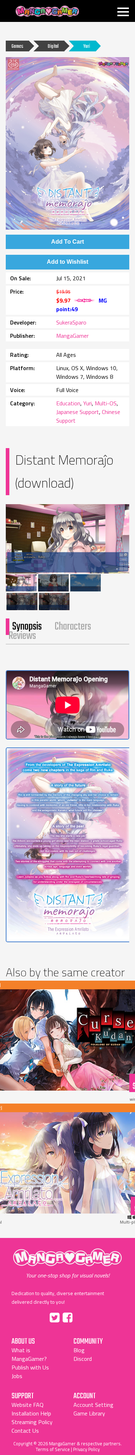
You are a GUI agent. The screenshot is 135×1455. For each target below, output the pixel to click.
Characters (73, 626)
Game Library (89, 1413)
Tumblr (83, 1316)
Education (68, 403)
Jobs (17, 1376)
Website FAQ (28, 1404)
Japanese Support (77, 412)
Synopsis (27, 626)
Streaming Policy (32, 1422)
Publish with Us (30, 1367)
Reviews (22, 636)
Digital (53, 46)
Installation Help (31, 1413)
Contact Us (25, 1430)
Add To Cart (67, 242)
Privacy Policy (86, 1449)
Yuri (86, 46)
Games (17, 46)
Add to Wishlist (67, 262)
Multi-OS (106, 403)
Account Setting (93, 1404)
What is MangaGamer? (29, 1354)
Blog (79, 1350)
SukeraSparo (71, 322)
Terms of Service (53, 1449)
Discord (82, 1358)
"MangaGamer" (67, 1264)
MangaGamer (47, 11)
